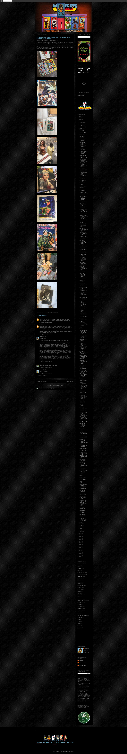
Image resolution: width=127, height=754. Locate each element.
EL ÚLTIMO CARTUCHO (82, 512)
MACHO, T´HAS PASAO (82, 281)
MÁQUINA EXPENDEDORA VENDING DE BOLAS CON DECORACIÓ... (83, 409)
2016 (80, 542)
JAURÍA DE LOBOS (83, 380)
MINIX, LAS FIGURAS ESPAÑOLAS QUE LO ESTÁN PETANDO (83, 336)
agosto (81, 128)
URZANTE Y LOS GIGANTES (83, 146)
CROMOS (79, 580)
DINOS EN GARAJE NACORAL (83, 422)
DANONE (81, 328)
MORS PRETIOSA (83, 132)
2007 (80, 556)
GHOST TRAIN (82, 394)
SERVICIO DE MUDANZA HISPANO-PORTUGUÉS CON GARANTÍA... (84, 164)
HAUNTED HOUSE (83, 392)
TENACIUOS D (82, 190)
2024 (80, 119)
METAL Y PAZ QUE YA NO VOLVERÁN (84, 353)
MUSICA (79, 604)
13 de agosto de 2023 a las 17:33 (45, 334)
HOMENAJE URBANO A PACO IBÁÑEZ (83, 361)
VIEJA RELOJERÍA (83, 496)
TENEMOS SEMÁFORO (82, 149)
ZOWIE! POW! (82, 351)
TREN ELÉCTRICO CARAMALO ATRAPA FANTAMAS (83, 401)
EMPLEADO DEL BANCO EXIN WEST (83, 204)
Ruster (40, 317)
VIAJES (79, 627)
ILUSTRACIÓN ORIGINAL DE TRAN (83, 344)
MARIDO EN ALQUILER (82, 130)
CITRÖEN (81, 475)
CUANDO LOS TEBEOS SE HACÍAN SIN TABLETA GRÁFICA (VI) (83, 464)
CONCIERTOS (80, 578)
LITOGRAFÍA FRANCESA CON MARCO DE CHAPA (83, 504)
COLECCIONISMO (44, 40)
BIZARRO (79, 566)
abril (80, 526)
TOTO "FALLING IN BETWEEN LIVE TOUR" (83, 308)
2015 (80, 544)
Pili (40, 364)
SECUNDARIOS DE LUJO (82, 615)
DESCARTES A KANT (83, 316)
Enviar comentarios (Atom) (58, 385)
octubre (81, 125)
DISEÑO (79, 583)
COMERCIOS (80, 576)
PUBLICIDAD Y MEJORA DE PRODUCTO (82, 177)
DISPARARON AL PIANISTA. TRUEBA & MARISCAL (83, 256)
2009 (80, 553)
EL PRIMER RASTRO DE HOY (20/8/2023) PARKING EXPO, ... (83, 289)
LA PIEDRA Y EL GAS (83, 157)
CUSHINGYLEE (82, 660)
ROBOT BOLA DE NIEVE (83, 516)
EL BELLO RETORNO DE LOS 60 (83, 471)
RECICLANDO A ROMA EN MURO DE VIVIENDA (83, 519)
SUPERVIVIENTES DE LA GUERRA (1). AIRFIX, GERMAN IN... (83, 246)
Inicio (56, 381)
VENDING (79, 625)
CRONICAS (80, 581)
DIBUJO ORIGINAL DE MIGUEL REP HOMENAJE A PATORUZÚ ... (83, 375)
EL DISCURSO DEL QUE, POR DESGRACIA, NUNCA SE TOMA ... (83, 293)
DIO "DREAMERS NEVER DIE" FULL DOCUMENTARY (83, 314)
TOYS (79, 623)
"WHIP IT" (81, 184)
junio (81, 523)
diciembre (81, 122)
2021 (80, 535)
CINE (78, 570)
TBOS (79, 619)
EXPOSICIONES (80, 585)
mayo (81, 525)
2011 (80, 550)
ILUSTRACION (80, 595)
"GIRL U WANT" (82, 182)
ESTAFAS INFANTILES (82, 405)
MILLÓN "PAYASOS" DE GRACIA (83, 207)
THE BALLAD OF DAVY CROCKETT (83, 433)
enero (81, 531)
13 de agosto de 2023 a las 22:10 (45, 367)
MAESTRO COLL (83, 365)
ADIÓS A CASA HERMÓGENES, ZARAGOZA (83, 143)
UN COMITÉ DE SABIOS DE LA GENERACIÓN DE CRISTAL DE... (83, 264)
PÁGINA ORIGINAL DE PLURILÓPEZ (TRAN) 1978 (83, 356)
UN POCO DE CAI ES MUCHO (83, 340)
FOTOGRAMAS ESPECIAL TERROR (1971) (83, 367)
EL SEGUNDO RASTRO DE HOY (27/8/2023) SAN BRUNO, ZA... (83, 169)
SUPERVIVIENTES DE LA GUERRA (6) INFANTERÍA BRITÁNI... (84, 152)
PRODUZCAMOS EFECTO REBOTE (83, 252)
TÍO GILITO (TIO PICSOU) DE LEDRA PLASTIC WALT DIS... (83, 425)
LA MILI (81, 327)
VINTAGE (79, 628)
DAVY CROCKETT (83, 488)
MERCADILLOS (51, 40)
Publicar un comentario (42, 375)
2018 (80, 539)
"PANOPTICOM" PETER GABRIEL (83, 201)
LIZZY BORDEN (82, 187)
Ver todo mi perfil (86, 652)
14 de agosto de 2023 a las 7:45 (45, 373)
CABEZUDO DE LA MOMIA (83, 498)
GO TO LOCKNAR (81, 587)
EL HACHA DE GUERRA (82, 379)
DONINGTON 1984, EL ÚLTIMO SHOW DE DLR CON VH (83, 233)
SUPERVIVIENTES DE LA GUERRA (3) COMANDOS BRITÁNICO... (84, 217)
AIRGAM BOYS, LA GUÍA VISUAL (83, 134)
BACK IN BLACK (83, 510)
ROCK (79, 613)
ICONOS (79, 593)
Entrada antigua (69, 381)
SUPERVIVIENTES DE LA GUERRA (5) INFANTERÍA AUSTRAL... (84, 194)
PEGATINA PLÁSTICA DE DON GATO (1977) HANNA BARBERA (83, 348)
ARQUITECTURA (81, 563)
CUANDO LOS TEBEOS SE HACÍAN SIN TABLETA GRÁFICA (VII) (83, 441)
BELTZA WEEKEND (83, 448)
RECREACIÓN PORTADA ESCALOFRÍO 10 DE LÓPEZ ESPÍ (83, 436)
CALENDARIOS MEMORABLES (83, 391)
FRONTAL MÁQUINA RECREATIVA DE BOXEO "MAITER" (83, 210)
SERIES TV (80, 617)
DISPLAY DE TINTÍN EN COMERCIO (83, 501)
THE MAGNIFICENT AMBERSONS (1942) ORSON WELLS (83, 225)
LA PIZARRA (82, 363)
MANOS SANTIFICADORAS (83, 450)
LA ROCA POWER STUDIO (83, 469)
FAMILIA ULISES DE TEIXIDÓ (83, 478)
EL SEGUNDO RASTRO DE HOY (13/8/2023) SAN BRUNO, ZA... (83, 397)
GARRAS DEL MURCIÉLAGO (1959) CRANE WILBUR (83, 242)
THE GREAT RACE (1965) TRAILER (83, 156)
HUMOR (79, 591)
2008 (80, 555)
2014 (80, 545)
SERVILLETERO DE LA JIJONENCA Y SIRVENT (83, 453)
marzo (81, 528)
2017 (80, 541)
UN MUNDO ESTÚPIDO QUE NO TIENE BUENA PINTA (83, 268)
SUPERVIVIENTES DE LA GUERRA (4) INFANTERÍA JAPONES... (84, 198)
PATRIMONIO (80, 606)
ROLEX (81, 481)
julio (80, 522)
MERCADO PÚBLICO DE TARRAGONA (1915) (83, 456)
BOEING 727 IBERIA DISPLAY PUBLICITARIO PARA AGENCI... (83, 486)
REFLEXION (80, 610)
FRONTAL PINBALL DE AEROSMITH (83, 213)
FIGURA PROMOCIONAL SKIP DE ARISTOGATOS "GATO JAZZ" (83, 303)
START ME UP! (82, 189)
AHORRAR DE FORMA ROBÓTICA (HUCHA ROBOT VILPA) (84, 230)
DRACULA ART (82, 136)
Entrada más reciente (42, 381)
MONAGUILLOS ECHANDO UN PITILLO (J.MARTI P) (83, 418)
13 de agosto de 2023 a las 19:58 (45, 361)
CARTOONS (80, 568)
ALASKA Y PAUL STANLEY (83, 473)
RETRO (56, 40)
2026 (80, 116)
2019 (80, 538)
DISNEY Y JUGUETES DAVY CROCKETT (83, 445)
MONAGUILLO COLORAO (82, 322)
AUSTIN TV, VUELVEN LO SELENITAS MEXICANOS (82, 275)
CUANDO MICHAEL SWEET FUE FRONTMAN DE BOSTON (83, 299)
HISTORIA (79, 589)
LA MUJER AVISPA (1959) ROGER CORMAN (83, 259)
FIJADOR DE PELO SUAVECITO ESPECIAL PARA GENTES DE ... (83, 332)
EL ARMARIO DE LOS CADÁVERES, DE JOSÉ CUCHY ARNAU (83, 387)
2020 (80, 536)
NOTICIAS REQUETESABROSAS (83, 319)
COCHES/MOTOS (81, 572)
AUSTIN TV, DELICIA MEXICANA (83, 272)
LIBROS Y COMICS (81, 598)
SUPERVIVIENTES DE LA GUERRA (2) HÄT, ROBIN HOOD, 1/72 (84, 238)
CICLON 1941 (82, 358)
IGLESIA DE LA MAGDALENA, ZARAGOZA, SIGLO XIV (83, 139)
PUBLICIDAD (80, 608)
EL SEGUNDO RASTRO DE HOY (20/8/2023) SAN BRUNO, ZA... (83, 284)
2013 (80, 547)
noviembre (82, 123)
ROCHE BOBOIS (83, 494)
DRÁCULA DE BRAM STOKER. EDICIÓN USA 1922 (83, 325)
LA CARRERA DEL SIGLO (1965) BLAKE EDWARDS (83, 160)
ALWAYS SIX (82, 341)
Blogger (72, 751)
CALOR (81, 482)
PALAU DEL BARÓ (83, 479)
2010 (80, 552)
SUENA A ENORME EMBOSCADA (83, 278)
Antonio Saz (42, 336)
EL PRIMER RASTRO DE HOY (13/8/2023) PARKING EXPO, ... (83, 414)
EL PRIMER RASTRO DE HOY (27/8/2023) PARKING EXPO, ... (83, 174)
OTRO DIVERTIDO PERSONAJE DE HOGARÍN (83, 371)
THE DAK (81, 222)
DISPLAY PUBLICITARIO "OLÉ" (83, 383)
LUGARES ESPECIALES (82, 600)
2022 (80, 533)
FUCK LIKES (82, 507)
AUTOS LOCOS (82, 508)
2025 (80, 117)
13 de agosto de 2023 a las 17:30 (45, 322)
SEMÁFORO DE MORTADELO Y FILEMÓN (83, 460)
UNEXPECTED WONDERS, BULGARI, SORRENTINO (83, 492)
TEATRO (79, 621)
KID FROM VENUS (82, 665)
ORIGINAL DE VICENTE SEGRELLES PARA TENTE (84, 429)
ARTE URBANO (82, 514)
